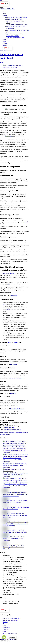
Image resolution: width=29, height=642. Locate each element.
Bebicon (5, 622)
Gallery (5, 45)
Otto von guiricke (9, 136)
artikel (1, 62)
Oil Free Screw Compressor (10, 620)
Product (5, 15)
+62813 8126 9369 (9, 427)
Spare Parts (6, 629)
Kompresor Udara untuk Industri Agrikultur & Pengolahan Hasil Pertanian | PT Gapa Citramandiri (15, 465)
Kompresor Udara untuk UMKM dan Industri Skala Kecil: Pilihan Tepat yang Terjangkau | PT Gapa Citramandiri (15, 443)
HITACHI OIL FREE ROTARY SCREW (17, 17)
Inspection (13, 393)
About (4, 13)
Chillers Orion (6, 627)
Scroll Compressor (8, 624)
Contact (5, 43)
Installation (13, 364)
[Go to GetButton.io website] (3, 640)
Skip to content (4, 1)
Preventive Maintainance (17, 378)
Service (5, 39)
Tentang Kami (13, 295)
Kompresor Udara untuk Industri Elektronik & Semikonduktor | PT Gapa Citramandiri (13, 538)
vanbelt (26, 222)
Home (4, 11)
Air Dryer (9, 309)
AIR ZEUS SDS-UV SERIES (15, 19)
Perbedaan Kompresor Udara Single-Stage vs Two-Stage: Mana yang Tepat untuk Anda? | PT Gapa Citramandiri (15, 494)
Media (5, 41)
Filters (4, 631)
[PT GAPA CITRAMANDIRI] (7, 8)
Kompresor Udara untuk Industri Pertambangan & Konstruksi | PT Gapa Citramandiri (13, 546)
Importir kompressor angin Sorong (9, 432)
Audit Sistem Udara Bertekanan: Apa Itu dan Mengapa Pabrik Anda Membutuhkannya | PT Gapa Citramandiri (15, 523)
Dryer (4, 625)
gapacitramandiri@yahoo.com (12, 429)
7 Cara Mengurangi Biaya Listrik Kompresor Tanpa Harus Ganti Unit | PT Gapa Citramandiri (15, 485)
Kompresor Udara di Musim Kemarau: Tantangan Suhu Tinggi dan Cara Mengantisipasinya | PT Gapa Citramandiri (15, 480)
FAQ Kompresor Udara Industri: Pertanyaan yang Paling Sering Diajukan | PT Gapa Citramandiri (15, 515)
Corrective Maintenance (17, 408)
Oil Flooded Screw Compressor (11, 618)
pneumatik (6, 114)
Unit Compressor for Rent (10, 633)
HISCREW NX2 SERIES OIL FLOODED (18, 24)
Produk (10, 342)
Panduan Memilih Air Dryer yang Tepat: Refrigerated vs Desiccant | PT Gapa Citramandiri (16, 456)
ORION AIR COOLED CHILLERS (16, 37)
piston (4, 304)
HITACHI (7, 284)
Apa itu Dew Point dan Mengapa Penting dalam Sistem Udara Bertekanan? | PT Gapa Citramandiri (15, 474)
